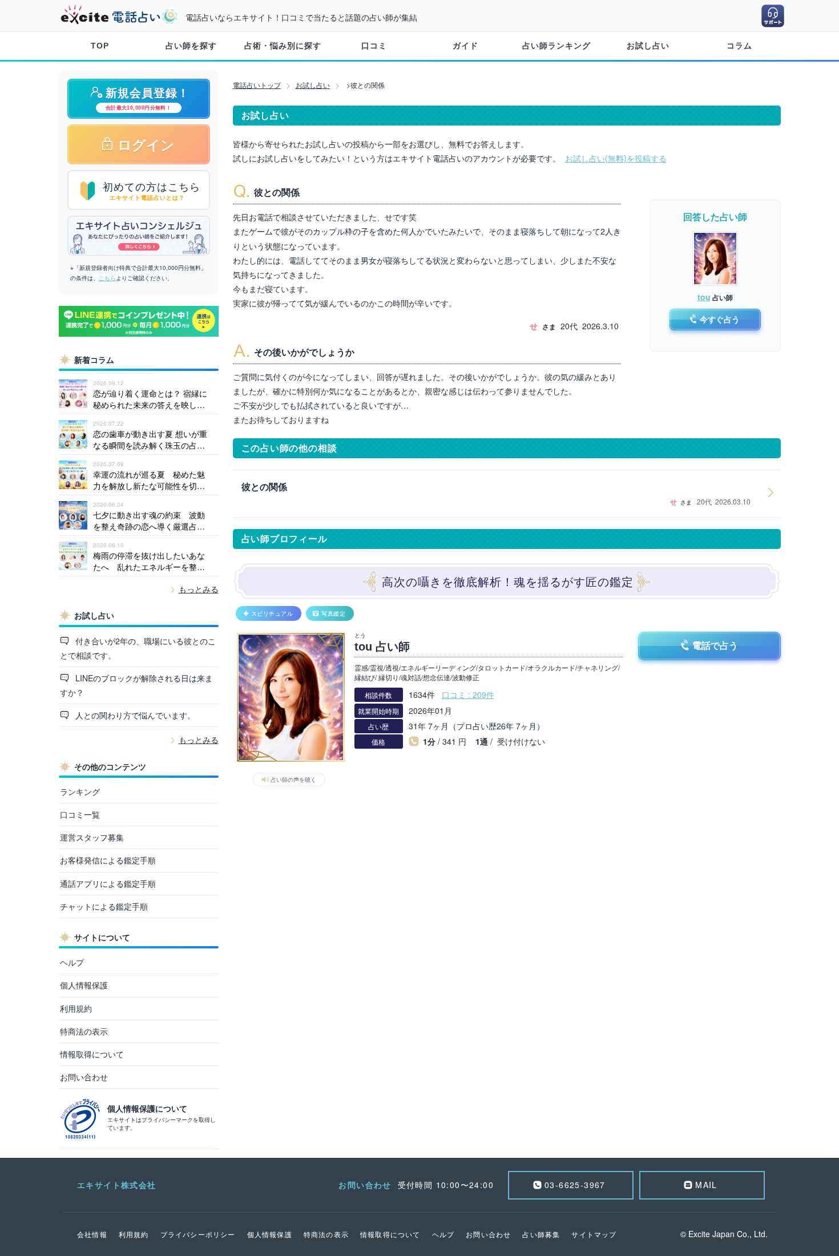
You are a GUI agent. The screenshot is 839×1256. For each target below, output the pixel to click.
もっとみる (199, 589)
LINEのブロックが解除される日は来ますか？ (136, 685)
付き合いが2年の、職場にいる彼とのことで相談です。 (138, 648)
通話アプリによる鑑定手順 (108, 883)
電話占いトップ (257, 85)
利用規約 (76, 1008)
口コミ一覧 (80, 814)
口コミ (374, 45)
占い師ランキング (556, 45)
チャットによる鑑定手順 (104, 906)
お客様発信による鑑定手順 (108, 860)
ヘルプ (72, 962)
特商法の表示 (84, 1031)
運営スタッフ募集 (92, 837)
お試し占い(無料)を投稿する (616, 158)
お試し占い (648, 45)
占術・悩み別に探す (282, 45)
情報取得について (92, 1054)
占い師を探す (191, 45)
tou (704, 296)
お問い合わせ (84, 1077)
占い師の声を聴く (293, 780)
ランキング (80, 791)
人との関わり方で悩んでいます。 (134, 715)
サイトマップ (593, 1234)
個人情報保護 (84, 985)
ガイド (465, 45)
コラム (739, 45)
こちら (107, 278)
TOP (100, 45)
